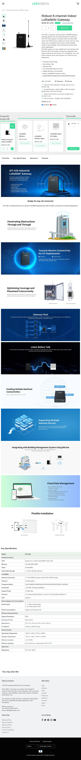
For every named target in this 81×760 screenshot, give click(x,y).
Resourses (45, 695)
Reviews (45, 158)
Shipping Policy (6, 720)
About (43, 703)
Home (3, 10)
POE (43, 685)
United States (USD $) (45, 746)
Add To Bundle (25, 143)
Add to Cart (64, 28)
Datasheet (60, 81)
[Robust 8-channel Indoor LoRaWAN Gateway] (4, 16)
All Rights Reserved (49, 755)
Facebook (46, 104)
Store (43, 705)
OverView (5, 158)
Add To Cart (73, 148)
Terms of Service (34, 741)
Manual (69, 81)
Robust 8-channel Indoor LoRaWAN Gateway (18, 10)
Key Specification (19, 158)
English (29, 746)
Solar (43, 690)
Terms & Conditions (8, 730)
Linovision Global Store (37, 755)
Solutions (44, 698)
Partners (44, 700)
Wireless (44, 688)
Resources (34, 158)
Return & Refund (7, 722)
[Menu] (9, 3)
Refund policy (47, 741)
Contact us (5, 732)
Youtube (54, 104)
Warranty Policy (7, 725)
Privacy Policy (6, 727)
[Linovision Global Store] (40, 3)
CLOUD (44, 693)
